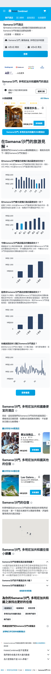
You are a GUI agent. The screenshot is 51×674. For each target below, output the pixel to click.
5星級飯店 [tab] (20, 608)
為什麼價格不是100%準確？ (16, 659)
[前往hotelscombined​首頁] (18, 11)
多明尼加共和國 (12, 670)
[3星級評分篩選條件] (13, 103)
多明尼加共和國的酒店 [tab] (12, 613)
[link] (25, 132)
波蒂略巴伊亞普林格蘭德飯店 (14, 631)
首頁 (2, 670)
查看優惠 (39, 123)
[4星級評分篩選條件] (23, 103)
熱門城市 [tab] (7, 619)
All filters (44, 98)
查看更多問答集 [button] (25, 590)
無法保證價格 (40, 643)
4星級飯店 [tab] (8, 608)
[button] (4, 11)
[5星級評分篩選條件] (33, 103)
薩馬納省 (28, 670)
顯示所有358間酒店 (10, 428)
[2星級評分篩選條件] (5, 103)
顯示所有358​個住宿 (10, 471)
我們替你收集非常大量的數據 (16, 654)
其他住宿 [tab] (31, 608)
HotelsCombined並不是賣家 (16, 650)
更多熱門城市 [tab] (30, 613)
